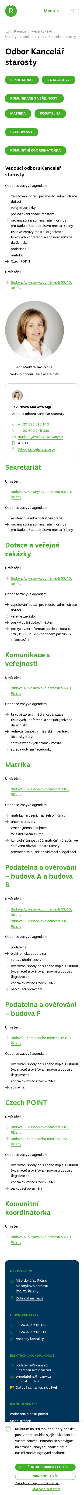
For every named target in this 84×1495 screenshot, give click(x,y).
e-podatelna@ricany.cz (33, 1376)
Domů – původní (9, 31)
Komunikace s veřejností (34, 98)
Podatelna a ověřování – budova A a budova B (40, 876)
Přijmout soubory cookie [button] (47, 1467)
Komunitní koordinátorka (35, 150)
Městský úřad (42, 31)
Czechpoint (21, 132)
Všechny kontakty (30, 1339)
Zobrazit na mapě (29, 1298)
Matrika (18, 113)
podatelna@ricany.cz (32, 1365)
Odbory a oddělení (19, 37)
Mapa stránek (20, 1421)
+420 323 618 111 (31, 1325)
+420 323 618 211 (31, 1332)
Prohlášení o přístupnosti (29, 1414)
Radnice (20, 31)
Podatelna (50, 113)
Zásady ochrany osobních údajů (37, 1483)
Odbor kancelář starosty (36, 449)
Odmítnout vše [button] (45, 1476)
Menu (49, 10)
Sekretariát (21, 80)
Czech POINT (26, 1103)
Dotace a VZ (58, 80)
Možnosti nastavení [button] (46, 1489)
